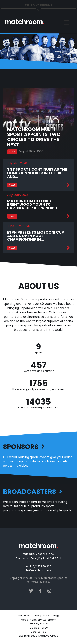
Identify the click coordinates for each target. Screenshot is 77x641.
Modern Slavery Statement (38, 620)
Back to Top (38, 632)
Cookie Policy (39, 628)
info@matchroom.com (38, 570)
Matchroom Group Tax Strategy (38, 615)
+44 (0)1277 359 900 (38, 566)
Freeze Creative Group (43, 636)
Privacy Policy (39, 624)
